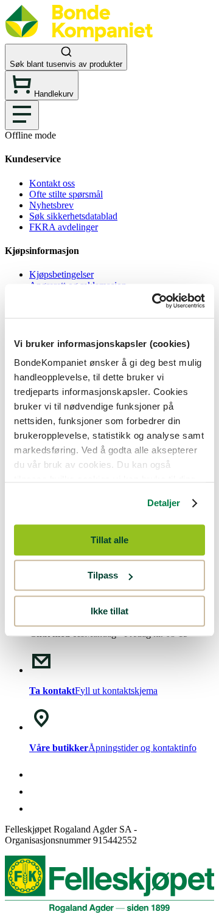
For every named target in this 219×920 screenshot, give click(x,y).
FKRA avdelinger (63, 227)
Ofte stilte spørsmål (66, 194)
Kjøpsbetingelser (61, 274)
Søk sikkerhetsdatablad (73, 216)
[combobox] (109, 57)
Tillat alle (109, 540)
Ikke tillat (109, 611)
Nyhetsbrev (51, 205)
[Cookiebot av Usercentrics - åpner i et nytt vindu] (154, 301)
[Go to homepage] (79, 38)
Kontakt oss (52, 183)
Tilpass (103, 575)
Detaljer (164, 503)
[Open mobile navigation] (22, 115)
